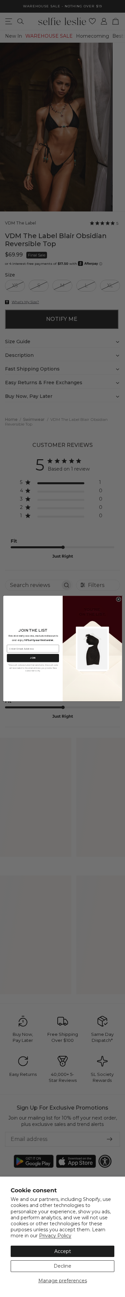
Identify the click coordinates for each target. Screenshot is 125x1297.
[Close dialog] (118, 599)
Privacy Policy (55, 1236)
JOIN (33, 658)
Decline (62, 1266)
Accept (62, 1251)
